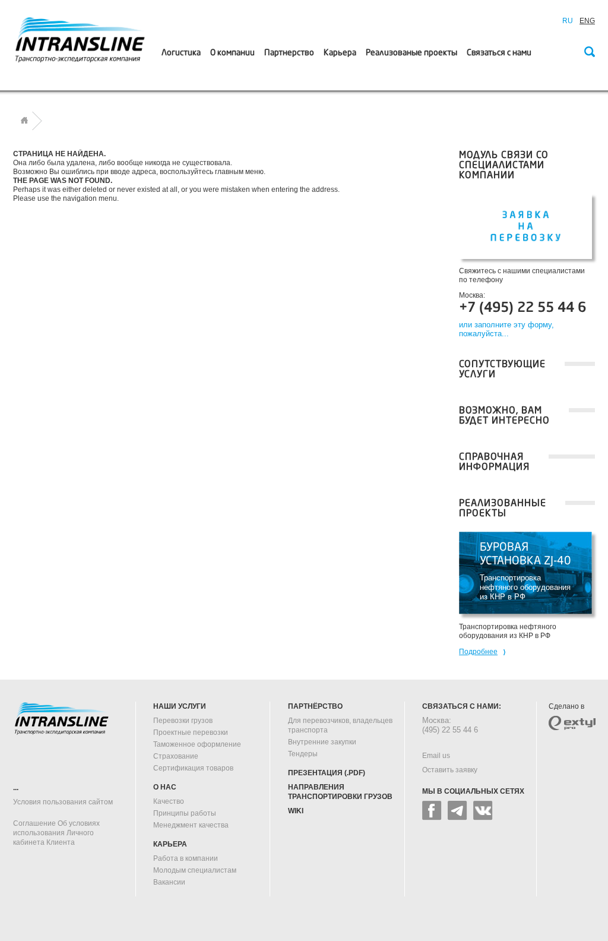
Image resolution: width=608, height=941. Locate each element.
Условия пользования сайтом (63, 802)
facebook (432, 810)
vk (483, 810)
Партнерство (289, 52)
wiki (295, 811)
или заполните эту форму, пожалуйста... (506, 329)
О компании (232, 52)
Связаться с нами (499, 52)
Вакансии (169, 882)
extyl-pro (572, 723)
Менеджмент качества (191, 825)
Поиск (589, 53)
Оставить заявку (449, 770)
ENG (587, 21)
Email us (436, 755)
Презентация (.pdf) (326, 773)
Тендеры (303, 754)
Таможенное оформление (197, 744)
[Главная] (24, 120)
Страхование (175, 756)
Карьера (340, 52)
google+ (457, 810)
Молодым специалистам (194, 870)
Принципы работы (184, 813)
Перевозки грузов (183, 720)
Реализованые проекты (411, 52)
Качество (168, 801)
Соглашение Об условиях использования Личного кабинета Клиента (56, 833)
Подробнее (478, 652)
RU (567, 21)
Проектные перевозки (190, 732)
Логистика (181, 52)
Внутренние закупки (322, 742)
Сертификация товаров (193, 768)
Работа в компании (185, 858)
